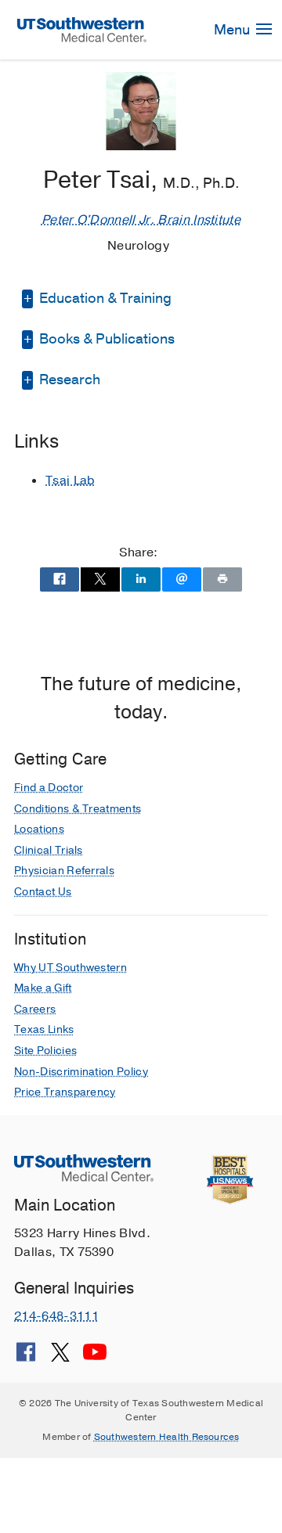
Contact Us (42, 891)
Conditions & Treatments (77, 808)
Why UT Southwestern (70, 967)
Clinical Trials (48, 850)
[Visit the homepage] (82, 29)
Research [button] (68, 379)
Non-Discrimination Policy (81, 1071)
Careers (35, 1009)
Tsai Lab (70, 480)
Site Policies (45, 1050)
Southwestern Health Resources (167, 1436)
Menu (233, 29)
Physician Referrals (64, 870)
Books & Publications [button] (105, 338)
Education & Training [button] (104, 298)
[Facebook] (26, 1357)
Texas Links (44, 1029)
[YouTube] (95, 1357)
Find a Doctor (48, 787)
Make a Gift (43, 988)
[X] (60, 1357)
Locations (39, 829)
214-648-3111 (56, 1316)
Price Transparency (65, 1092)
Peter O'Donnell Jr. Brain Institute (141, 220)
